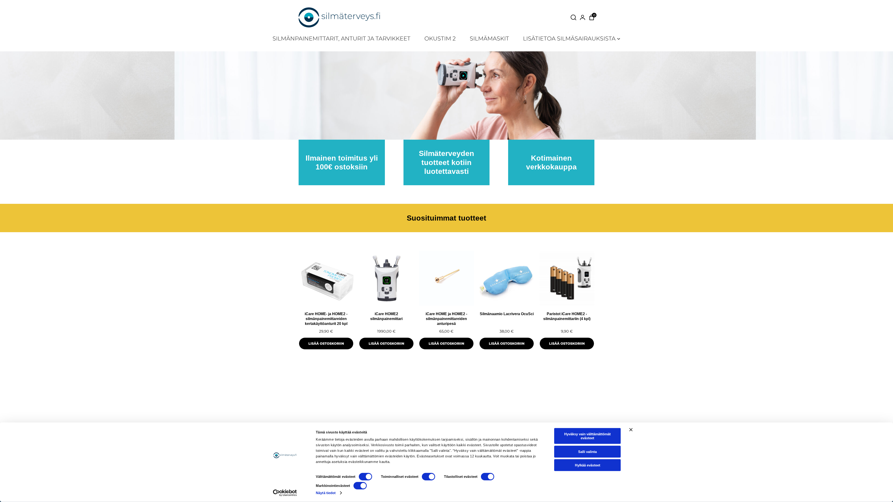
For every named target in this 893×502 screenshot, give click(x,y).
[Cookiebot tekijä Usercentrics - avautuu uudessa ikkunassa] (285, 492)
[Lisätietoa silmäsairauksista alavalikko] (618, 38)
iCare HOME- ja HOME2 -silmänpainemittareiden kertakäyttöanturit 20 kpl (326, 319)
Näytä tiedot (326, 493)
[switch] (428, 476)
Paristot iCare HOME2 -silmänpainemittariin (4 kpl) (566, 316)
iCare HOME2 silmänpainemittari (386, 316)
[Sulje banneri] (631, 429)
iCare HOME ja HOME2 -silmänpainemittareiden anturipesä (446, 319)
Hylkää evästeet (587, 465)
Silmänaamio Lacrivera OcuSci (507, 314)
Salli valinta (587, 451)
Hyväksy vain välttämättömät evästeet (587, 436)
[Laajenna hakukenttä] (573, 17)
